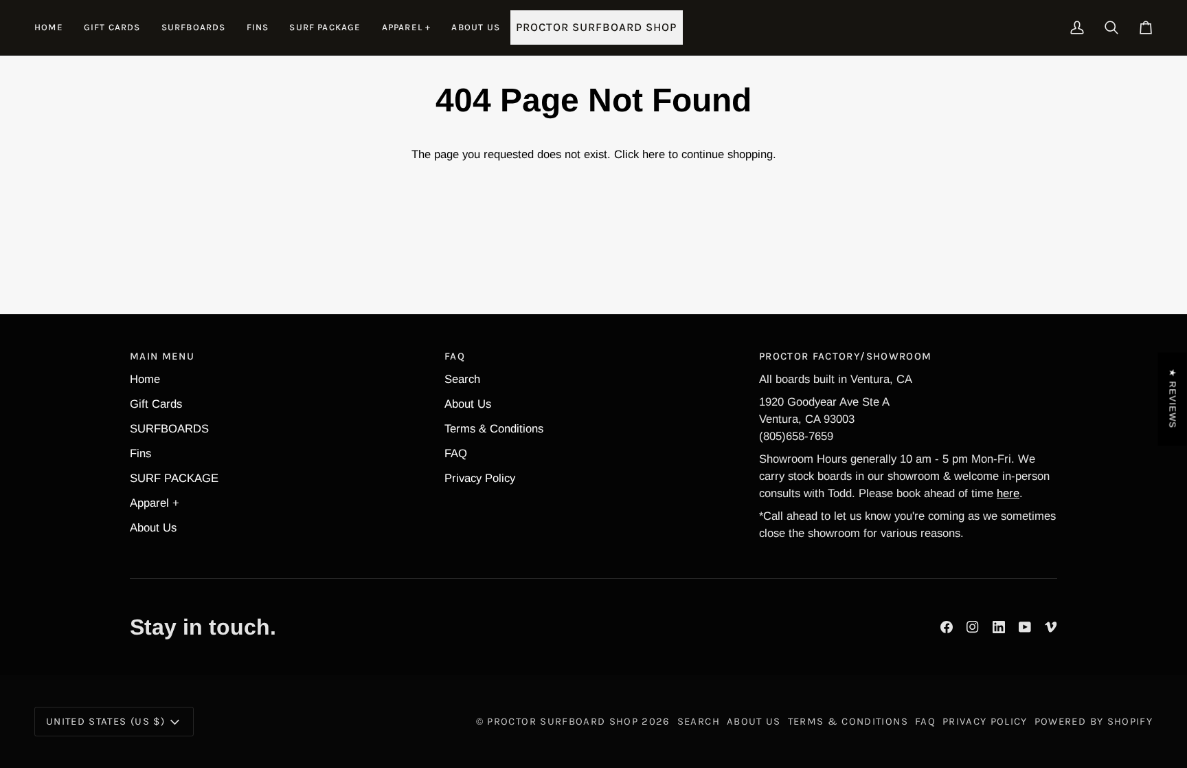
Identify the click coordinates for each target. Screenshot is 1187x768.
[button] (193, 27)
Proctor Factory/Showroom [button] (845, 356)
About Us (153, 527)
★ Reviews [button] (1173, 399)
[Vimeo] (1051, 627)
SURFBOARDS (169, 428)
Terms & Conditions (493, 428)
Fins (140, 453)
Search (462, 379)
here (653, 154)
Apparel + (154, 502)
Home (145, 379)
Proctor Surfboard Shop (562, 721)
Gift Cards (156, 403)
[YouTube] (1025, 627)
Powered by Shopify (1094, 721)
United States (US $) (105, 721)
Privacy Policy (479, 478)
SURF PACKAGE (174, 478)
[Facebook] (946, 627)
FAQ (455, 453)
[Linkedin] (999, 627)
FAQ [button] (454, 356)
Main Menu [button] (162, 356)
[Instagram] (972, 627)
